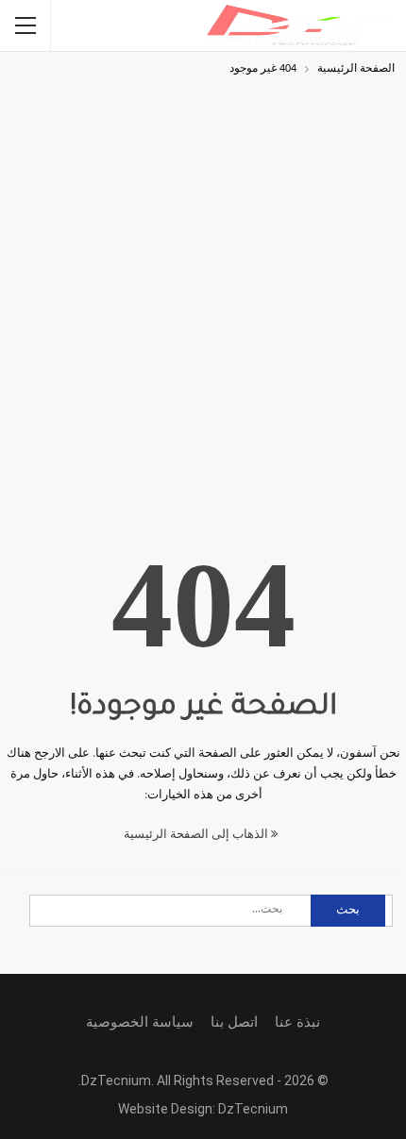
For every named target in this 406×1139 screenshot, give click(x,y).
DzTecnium (253, 1108)
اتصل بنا (234, 1021)
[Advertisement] (203, 291)
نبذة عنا (297, 1021)
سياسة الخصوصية (140, 1021)
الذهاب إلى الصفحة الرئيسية (197, 835)
